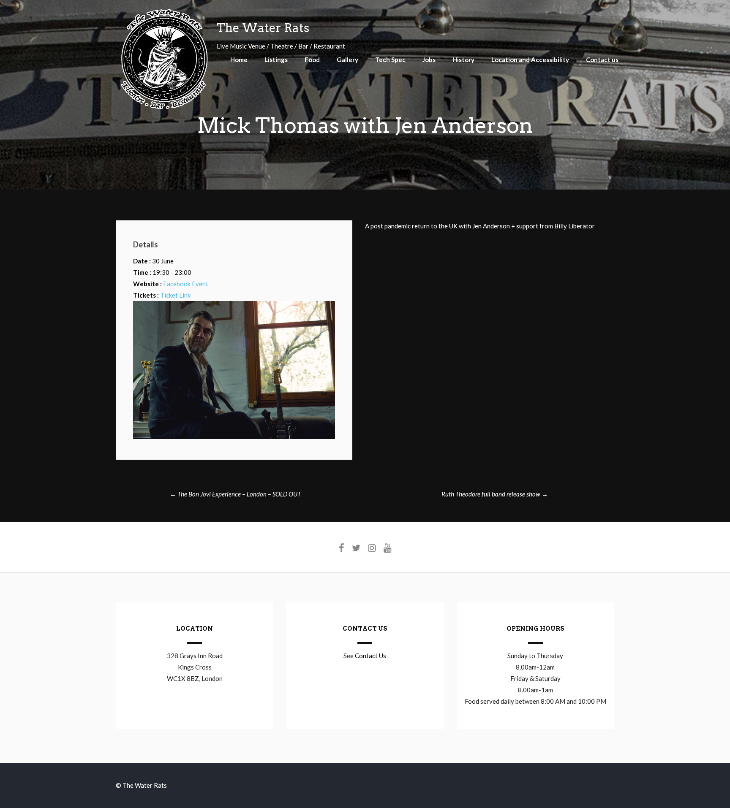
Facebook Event (185, 283)
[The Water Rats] (164, 108)
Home (239, 59)
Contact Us (370, 655)
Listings (276, 59)
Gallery (347, 59)
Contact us (602, 59)
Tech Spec (390, 59)
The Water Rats (263, 28)
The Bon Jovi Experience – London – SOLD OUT (235, 494)
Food (312, 59)
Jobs (429, 59)
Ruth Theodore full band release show (494, 494)
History (463, 59)
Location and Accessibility (530, 59)
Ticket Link (175, 295)
